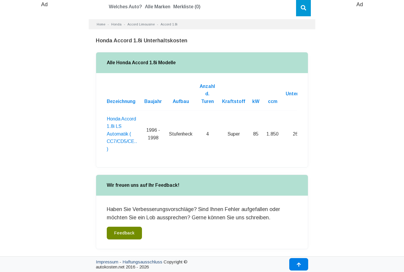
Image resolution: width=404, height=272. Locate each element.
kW (255, 101)
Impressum (107, 261)
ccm (272, 101)
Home (101, 24)
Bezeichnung (121, 101)
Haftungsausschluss (142, 261)
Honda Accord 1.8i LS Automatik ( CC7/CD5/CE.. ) (122, 134)
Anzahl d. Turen (207, 94)
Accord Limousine (141, 24)
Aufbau (181, 101)
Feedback (124, 233)
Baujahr (153, 101)
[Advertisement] (44, 97)
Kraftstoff (233, 101)
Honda (116, 24)
